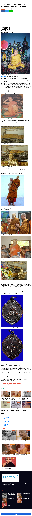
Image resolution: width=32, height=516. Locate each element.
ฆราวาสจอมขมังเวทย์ (6, 414)
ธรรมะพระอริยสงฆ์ (5, 416)
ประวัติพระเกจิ (5, 418)
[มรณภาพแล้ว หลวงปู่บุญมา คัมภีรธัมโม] (23, 449)
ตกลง (16, 514)
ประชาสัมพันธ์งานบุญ (6, 417)
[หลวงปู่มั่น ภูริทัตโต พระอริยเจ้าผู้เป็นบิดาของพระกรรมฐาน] (9, 435)
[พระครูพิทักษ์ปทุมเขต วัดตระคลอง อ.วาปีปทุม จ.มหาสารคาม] (26, 394)
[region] (16, 512)
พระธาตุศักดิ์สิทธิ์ (5, 422)
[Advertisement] (16, 18)
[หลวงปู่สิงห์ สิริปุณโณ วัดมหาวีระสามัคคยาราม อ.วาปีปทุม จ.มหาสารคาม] (16, 394)
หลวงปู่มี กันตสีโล (3, 76)
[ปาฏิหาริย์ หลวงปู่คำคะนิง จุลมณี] (9, 462)
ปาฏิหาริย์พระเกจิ (5, 420)
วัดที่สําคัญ (4, 425)
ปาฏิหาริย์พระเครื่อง (6, 421)
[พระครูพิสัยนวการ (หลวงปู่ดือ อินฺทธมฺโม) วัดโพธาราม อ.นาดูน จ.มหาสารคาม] (26, 404)
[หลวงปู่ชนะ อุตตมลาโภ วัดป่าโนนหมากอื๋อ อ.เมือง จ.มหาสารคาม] (5, 394)
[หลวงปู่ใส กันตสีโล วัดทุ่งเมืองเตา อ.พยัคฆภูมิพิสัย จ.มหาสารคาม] (5, 404)
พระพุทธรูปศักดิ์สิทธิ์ (6, 424)
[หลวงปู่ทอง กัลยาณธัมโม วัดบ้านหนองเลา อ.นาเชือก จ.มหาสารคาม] (16, 404)
